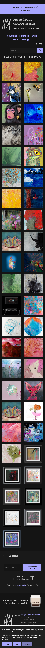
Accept (7, 644)
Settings (27, 644)
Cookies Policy (14, 637)
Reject (17, 644)
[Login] (36, 44)
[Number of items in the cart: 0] (40, 44)
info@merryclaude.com (31, 614)
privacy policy (21, 585)
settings (5, 640)
